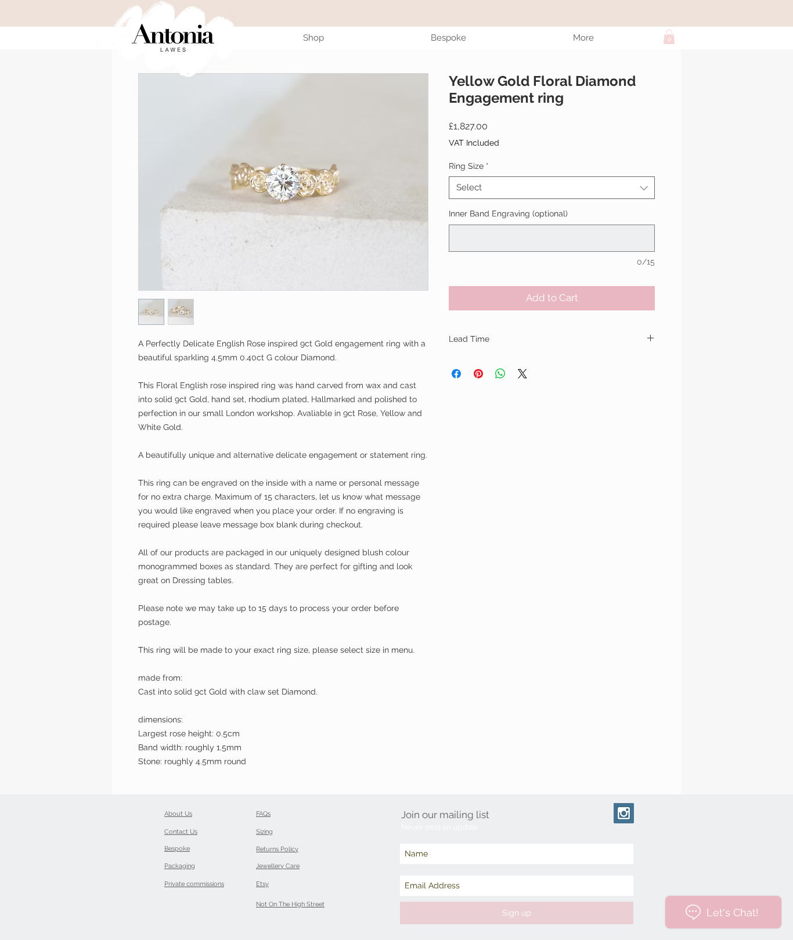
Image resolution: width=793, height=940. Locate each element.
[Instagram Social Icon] (624, 813)
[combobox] (552, 187)
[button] (669, 37)
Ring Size (469, 166)
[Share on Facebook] (456, 374)
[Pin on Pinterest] (478, 374)
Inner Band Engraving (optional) (508, 213)
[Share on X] (522, 374)
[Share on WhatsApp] (500, 374)
